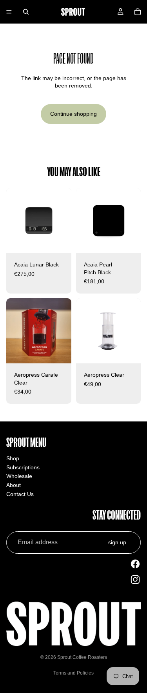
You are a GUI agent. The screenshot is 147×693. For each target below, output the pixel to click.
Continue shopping (73, 114)
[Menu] (9, 12)
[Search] (25, 11)
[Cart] (137, 11)
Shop (12, 458)
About (13, 485)
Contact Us (20, 494)
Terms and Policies (73, 673)
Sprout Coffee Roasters (82, 657)
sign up (117, 542)
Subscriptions (23, 467)
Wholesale (19, 476)
